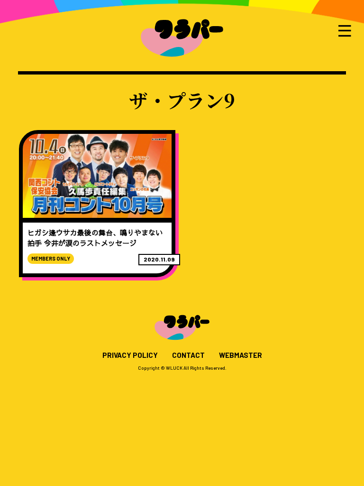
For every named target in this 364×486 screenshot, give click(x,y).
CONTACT (188, 355)
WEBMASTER (240, 355)
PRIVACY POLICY (130, 355)
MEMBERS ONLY (50, 258)
